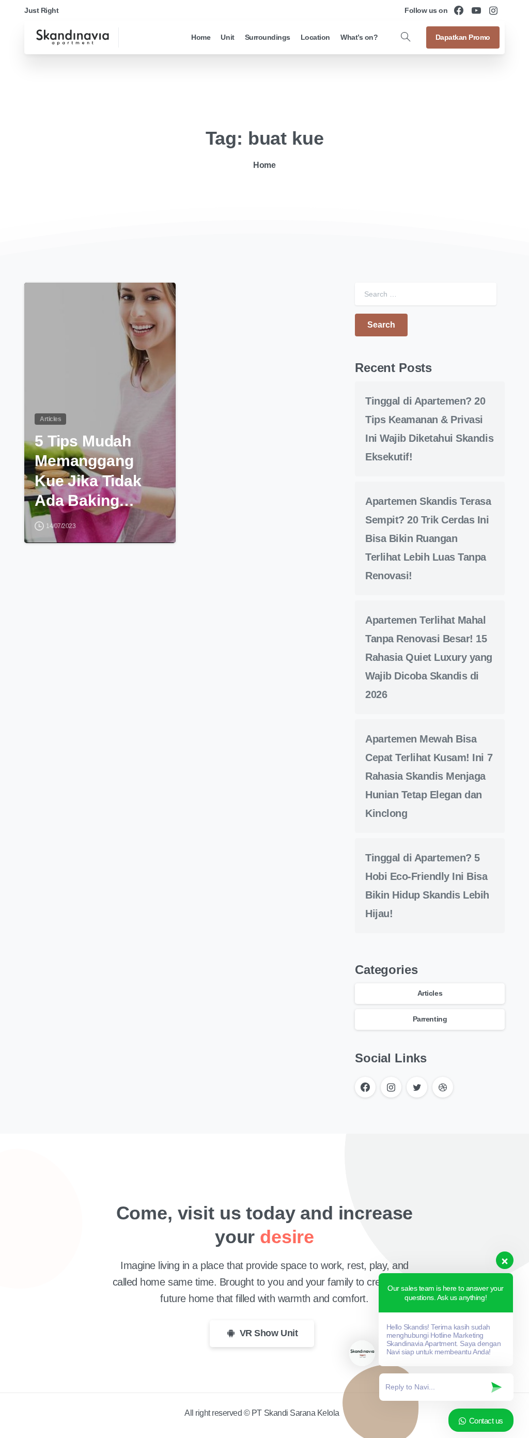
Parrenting (430, 1019)
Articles (429, 993)
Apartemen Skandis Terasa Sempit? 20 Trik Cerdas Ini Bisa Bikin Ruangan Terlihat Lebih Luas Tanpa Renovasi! (428, 538)
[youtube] (476, 10)
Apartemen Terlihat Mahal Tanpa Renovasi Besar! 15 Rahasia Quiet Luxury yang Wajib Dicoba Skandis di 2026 (428, 657)
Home (264, 165)
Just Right (41, 10)
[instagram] (493, 10)
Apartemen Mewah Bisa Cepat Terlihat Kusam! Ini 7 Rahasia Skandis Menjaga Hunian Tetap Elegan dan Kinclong (428, 776)
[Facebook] (459, 10)
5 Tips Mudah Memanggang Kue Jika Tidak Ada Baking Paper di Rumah (93, 471)
